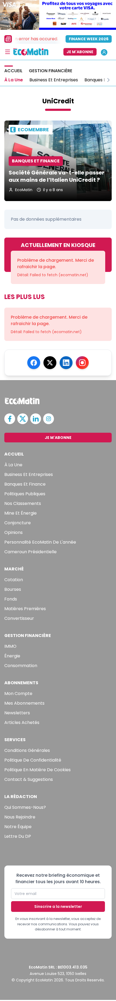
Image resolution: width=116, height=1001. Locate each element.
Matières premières (25, 609)
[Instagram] (82, 362)
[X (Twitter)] (49, 362)
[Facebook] (33, 362)
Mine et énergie (20, 513)
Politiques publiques (24, 494)
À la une (13, 465)
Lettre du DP (17, 836)
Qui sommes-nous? (25, 807)
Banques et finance (25, 484)
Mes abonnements (24, 703)
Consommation (20, 666)
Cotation (13, 580)
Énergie (12, 656)
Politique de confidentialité (32, 760)
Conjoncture (17, 523)
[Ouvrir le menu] (7, 52)
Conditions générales (27, 750)
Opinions (13, 532)
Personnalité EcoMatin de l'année (40, 542)
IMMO (10, 646)
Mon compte (18, 693)
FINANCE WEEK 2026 (88, 39)
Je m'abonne (80, 51)
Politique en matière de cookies (37, 770)
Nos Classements (22, 503)
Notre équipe (18, 827)
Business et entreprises (28, 474)
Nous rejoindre (19, 817)
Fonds (10, 599)
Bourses (12, 589)
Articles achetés (21, 722)
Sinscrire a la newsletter (58, 906)
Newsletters (17, 713)
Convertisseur (19, 618)
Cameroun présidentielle (30, 552)
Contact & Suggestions (28, 779)
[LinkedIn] (66, 362)
